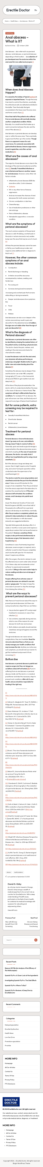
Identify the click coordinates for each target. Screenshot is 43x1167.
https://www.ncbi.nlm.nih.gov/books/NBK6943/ (21, 737)
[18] (6, 865)
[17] (14, 655)
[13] (18, 474)
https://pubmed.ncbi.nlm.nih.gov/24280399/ (20, 833)
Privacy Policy (9, 1080)
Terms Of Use (9, 1076)
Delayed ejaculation (12, 1025)
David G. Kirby (14, 884)
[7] (13, 253)
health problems (18, 872)
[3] (20, 130)
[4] (6, 723)
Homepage (8, 1063)
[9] (6, 771)
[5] (10, 168)
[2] (23, 113)
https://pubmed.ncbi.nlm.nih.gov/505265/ (22, 849)
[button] (12, 910)
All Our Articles (10, 1067)
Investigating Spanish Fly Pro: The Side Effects (20, 980)
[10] (13, 381)
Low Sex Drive (10, 1037)
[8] (6, 762)
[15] (24, 589)
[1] (33, 62)
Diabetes (12, 186)
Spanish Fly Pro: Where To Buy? (15, 985)
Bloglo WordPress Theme (21, 1163)
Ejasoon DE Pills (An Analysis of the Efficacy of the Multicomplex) (20, 969)
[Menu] (36, 10)
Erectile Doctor (18, 10)
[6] (6, 242)
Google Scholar (19, 779)
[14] (6, 830)
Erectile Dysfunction (12, 1029)
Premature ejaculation (12, 1041)
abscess (9, 872)
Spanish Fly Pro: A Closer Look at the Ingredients (21, 975)
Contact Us (8, 1071)
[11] (6, 795)
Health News (9, 33)
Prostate (8, 1046)
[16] (16, 616)
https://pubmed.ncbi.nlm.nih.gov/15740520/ (23, 865)
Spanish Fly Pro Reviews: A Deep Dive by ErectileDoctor (18, 991)
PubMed (17, 707)
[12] (6, 804)
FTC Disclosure (10, 1084)
